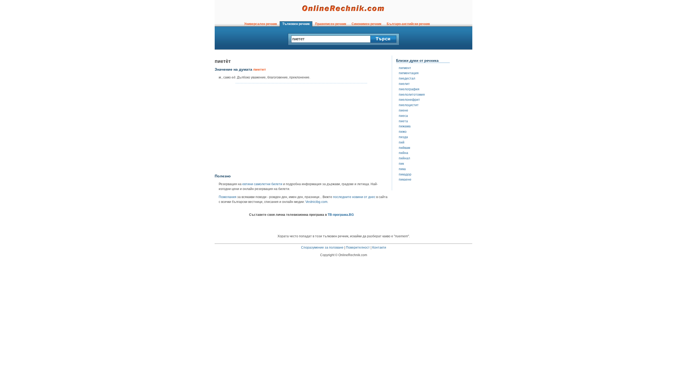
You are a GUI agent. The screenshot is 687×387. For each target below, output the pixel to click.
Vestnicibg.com (316, 202)
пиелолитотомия (412, 94)
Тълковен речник (296, 24)
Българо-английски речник (408, 24)
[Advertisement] (301, 128)
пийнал (404, 158)
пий (401, 142)
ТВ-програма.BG (341, 215)
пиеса (403, 116)
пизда (403, 137)
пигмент (405, 68)
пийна (403, 153)
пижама (405, 126)
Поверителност (358, 247)
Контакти (379, 247)
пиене (403, 110)
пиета (403, 121)
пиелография (409, 89)
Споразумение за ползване (322, 247)
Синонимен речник (366, 24)
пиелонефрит (409, 100)
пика (402, 169)
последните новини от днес (354, 197)
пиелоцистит (409, 105)
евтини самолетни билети (262, 184)
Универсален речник (261, 24)
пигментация (409, 73)
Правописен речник (330, 24)
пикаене (405, 179)
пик (401, 164)
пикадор (405, 174)
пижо (403, 132)
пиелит (404, 84)
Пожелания (227, 197)
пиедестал (407, 78)
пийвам (404, 148)
